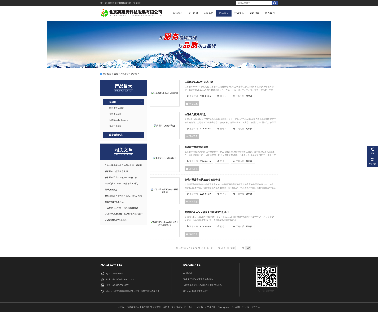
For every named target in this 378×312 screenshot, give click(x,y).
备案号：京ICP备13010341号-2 (177, 307)
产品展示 (224, 13)
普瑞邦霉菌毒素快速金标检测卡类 (202, 179)
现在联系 (193, 104)
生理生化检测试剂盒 (195, 114)
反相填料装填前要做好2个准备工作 (121, 177)
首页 (116, 74)
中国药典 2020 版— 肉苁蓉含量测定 (121, 208)
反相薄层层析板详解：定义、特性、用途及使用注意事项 (125, 195)
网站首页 (178, 13)
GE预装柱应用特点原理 (116, 220)
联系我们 (270, 13)
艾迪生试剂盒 (115, 114)
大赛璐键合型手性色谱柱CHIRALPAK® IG (202, 285)
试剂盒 (134, 74)
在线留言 (254, 13)
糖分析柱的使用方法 (114, 201)
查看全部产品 (116, 134)
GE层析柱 (187, 273)
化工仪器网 (210, 307)
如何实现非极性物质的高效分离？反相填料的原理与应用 (125, 165)
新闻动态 (208, 13)
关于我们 (193, 13)
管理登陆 (255, 307)
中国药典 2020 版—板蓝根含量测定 (121, 183)
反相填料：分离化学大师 (116, 171)
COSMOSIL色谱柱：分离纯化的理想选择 (124, 214)
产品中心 (124, 74)
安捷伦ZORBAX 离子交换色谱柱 (198, 279)
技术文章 (239, 13)
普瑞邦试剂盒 (115, 126)
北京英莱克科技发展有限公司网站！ (125, 3)
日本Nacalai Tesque (118, 120)
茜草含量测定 (111, 189)
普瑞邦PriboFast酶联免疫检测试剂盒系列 (207, 212)
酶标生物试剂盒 (116, 108)
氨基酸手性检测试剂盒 (196, 147)
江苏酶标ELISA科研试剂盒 (199, 82)
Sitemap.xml (223, 307)
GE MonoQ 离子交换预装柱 (196, 291)
